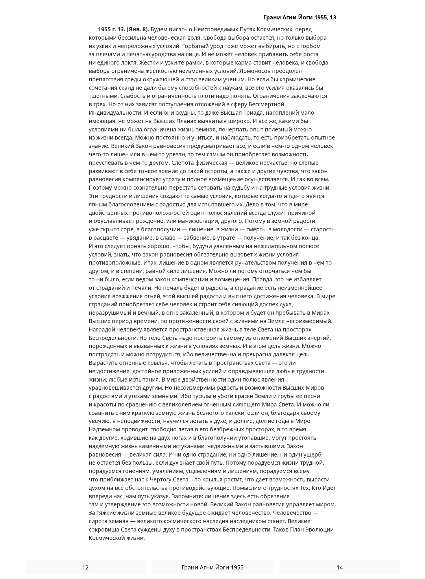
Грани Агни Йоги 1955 (212, 567)
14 (340, 567)
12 (85, 567)
